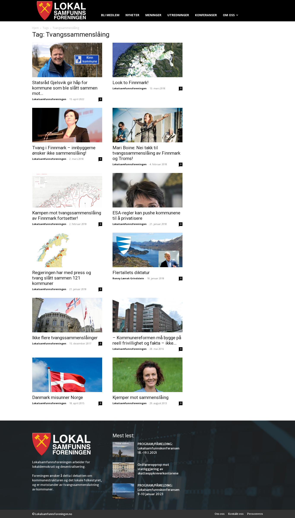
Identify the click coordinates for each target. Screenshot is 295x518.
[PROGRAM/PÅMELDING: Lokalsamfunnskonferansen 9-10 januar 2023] (123, 490)
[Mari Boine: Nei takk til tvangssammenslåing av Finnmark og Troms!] (147, 125)
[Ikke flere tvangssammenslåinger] (67, 315)
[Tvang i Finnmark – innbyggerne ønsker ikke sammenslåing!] (67, 125)
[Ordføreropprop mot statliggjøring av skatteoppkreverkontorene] (123, 470)
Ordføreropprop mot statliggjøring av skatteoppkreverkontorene (158, 469)
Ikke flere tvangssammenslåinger (65, 337)
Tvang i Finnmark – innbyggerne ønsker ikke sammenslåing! (63, 150)
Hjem (35, 28)
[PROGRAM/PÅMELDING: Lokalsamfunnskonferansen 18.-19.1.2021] (123, 449)
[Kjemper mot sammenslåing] (147, 375)
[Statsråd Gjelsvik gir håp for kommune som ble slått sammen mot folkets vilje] (67, 60)
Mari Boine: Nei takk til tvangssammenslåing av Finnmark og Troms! (146, 153)
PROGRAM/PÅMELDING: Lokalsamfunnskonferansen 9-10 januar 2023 (158, 489)
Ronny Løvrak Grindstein (128, 278)
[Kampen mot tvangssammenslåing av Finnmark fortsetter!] (67, 190)
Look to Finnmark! (130, 82)
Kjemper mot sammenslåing (140, 397)
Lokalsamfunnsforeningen (49, 99)
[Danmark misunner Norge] (67, 375)
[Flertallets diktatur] (147, 250)
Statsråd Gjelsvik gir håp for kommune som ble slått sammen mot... (64, 88)
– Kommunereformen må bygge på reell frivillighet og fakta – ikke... (147, 340)
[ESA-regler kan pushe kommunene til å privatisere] (147, 190)
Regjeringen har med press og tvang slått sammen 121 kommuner (61, 278)
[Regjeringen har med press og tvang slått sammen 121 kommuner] (67, 250)
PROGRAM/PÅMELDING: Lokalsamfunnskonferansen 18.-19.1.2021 (158, 448)
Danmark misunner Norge (57, 397)
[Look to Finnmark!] (147, 60)
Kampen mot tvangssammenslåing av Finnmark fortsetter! (66, 215)
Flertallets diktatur (131, 272)
